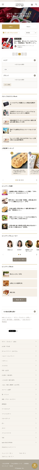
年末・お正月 (5, 370)
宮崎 (5, 69)
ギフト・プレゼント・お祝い (9, 341)
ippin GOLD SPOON (7, 442)
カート (32, 4)
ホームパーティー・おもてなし (10, 351)
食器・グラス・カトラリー (9, 399)
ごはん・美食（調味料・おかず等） (11, 385)
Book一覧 (22, 453)
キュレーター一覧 (6, 453)
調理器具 (4, 404)
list (17, 330)
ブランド (6, 75)
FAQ (11, 466)
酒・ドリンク (5, 394)
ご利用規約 (26, 463)
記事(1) (11, 26)
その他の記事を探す (9, 311)
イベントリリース (6, 433)
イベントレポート (6, 413)
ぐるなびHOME (5, 463)
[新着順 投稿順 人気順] (31, 32)
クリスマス (5, 365)
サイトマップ (5, 466)
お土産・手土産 (6, 346)
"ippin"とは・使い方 (7, 456)
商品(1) (28, 26)
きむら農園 (7, 84)
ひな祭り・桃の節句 (7, 375)
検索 (36, 4)
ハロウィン (5, 360)
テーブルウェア (6, 409)
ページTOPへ (19, 326)
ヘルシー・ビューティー (8, 356)
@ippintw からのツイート (9, 447)
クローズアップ (6, 418)
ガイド (3, 428)
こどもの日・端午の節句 (8, 380)
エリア (5, 60)
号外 (3, 437)
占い (3, 423)
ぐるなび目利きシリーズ (16, 463)
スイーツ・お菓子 (6, 389)
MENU (3, 4)
